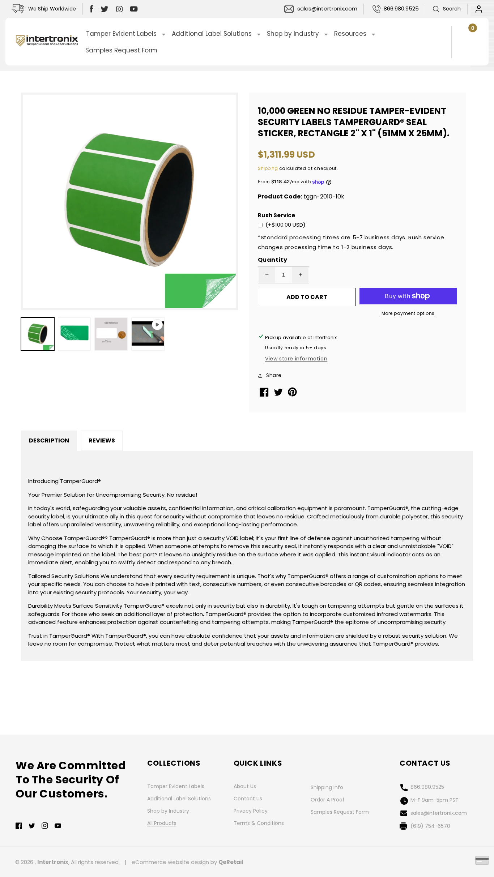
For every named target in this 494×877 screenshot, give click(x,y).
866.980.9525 (401, 8)
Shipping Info (327, 787)
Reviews (102, 440)
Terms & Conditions (259, 823)
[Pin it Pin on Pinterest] (293, 395)
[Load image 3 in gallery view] (111, 334)
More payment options (408, 313)
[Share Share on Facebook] (265, 394)
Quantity (272, 260)
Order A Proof (328, 799)
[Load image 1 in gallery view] (37, 334)
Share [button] (274, 375)
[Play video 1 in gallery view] (148, 334)
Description (49, 440)
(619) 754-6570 (430, 826)
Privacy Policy (251, 810)
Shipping (268, 168)
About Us (245, 786)
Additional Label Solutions (179, 798)
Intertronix (52, 862)
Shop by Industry (168, 810)
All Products (161, 823)
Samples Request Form (340, 812)
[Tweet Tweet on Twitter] (279, 394)
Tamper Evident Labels (175, 786)
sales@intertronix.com (327, 8)
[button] (446, 9)
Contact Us (248, 798)
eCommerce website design (170, 862)
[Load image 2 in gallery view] (74, 334)
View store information (296, 358)
